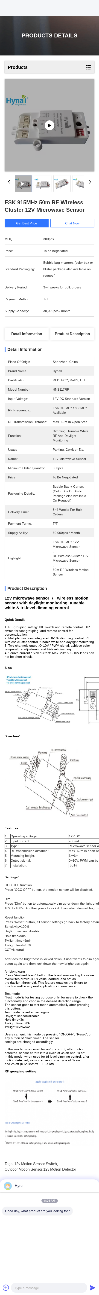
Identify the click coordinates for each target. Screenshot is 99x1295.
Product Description (72, 334)
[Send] (92, 1288)
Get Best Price (26, 223)
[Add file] (6, 1288)
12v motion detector (59, 1169)
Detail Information (26, 334)
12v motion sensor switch (35, 1164)
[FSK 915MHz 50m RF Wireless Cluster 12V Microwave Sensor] (49, 125)
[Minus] (92, 1186)
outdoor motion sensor (23, 1169)
